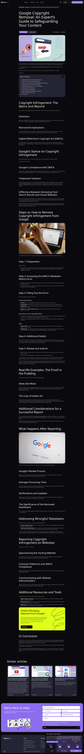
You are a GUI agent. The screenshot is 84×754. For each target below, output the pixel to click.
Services (26, 2)
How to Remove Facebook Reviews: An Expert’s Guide (65, 679)
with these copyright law (38, 648)
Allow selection (64, 750)
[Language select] (60, 2)
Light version (32, 32)
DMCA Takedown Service (28, 743)
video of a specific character (34, 317)
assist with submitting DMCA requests (42, 204)
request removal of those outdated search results (40, 362)
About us (33, 2)
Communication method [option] (68, 714)
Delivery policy (43, 747)
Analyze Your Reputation (28, 740)
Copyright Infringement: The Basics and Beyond (32, 79)
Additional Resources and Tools (28, 92)
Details (64, 741)
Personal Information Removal (29, 747)
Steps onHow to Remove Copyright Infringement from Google (35, 83)
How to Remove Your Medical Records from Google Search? (40, 679)
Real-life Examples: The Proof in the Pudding (31, 84)
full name (32, 302)
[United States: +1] (44, 711)
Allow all (76, 750)
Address (26, 309)
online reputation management (39, 416)
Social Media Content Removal (29, 742)
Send (45, 727)
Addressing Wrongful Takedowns (28, 89)
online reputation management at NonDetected (41, 67)
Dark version (23, 32)
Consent (52, 741)
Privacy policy (65, 722)
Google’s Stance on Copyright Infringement (31, 81)
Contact (42, 2)
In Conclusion (24, 94)
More (25, 748)
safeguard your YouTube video (25, 642)
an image (60, 316)
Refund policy (43, 745)
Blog (37, 2)
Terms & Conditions (58, 722)
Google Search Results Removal (29, 745)
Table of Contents (25, 77)
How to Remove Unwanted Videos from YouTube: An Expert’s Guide (17, 679)
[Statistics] (68, 747)
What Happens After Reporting (28, 87)
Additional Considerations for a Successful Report (32, 86)
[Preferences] (59, 747)
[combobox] (71, 714)
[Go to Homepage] (5, 2)
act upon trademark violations (25, 183)
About (76, 741)
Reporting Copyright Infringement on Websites (31, 91)
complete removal (24, 201)
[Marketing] (77, 747)
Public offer (43, 742)
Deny (52, 750)
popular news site (34, 387)
